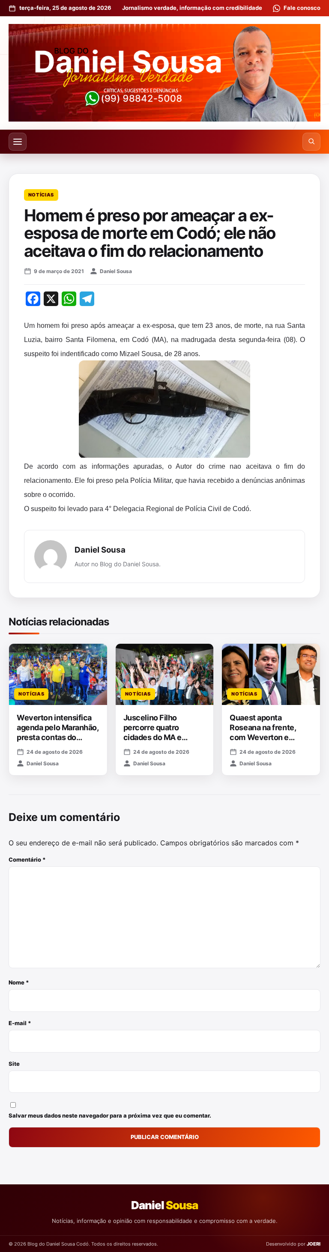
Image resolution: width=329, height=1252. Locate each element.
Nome (19, 982)
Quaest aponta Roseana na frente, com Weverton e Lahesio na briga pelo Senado (267, 737)
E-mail (20, 1023)
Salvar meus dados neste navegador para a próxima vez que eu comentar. (110, 1115)
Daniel (164, 1205)
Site (14, 1063)
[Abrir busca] (311, 142)
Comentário (27, 859)
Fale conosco (302, 7)
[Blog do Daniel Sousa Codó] (164, 73)
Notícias (41, 195)
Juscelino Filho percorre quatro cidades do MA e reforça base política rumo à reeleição (159, 737)
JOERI (313, 1244)
